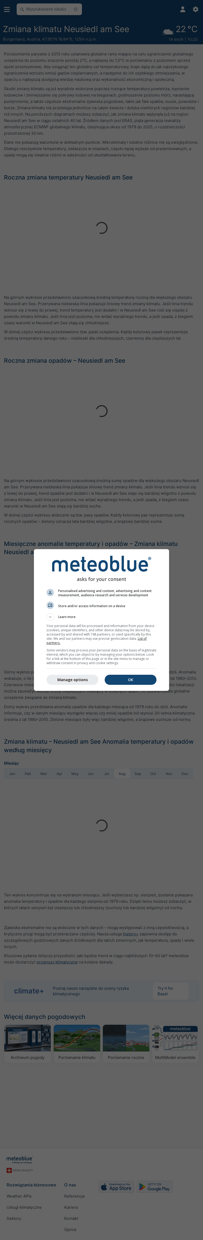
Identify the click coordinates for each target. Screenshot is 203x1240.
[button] (101, 617)
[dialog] (101, 620)
